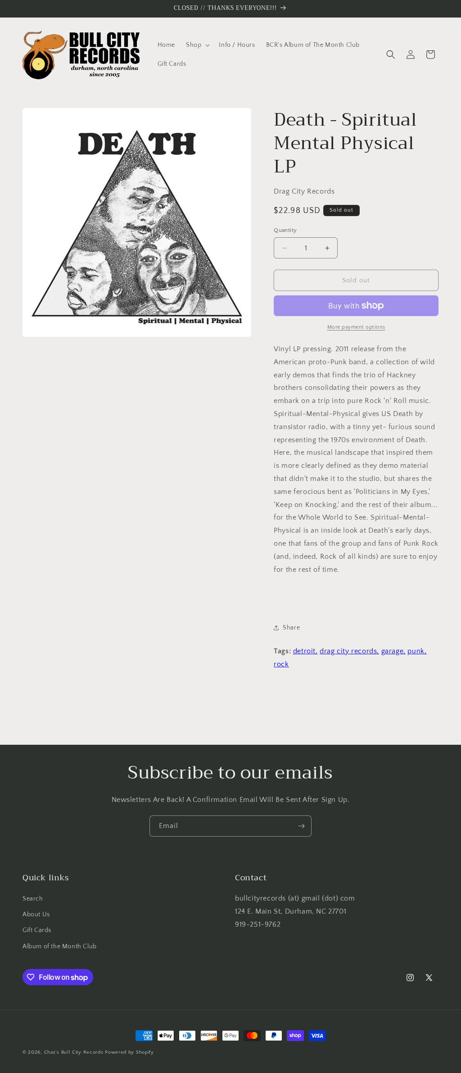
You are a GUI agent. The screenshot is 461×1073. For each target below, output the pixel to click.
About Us (36, 914)
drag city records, (349, 651)
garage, (393, 651)
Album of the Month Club (60, 946)
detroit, (305, 651)
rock (281, 664)
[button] (197, 45)
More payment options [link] (356, 327)
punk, (416, 651)
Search (33, 898)
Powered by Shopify (129, 1052)
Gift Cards (37, 930)
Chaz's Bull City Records (74, 1052)
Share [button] (291, 627)
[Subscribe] (301, 826)
